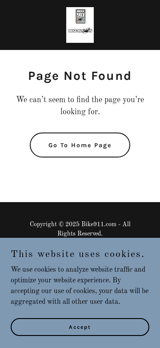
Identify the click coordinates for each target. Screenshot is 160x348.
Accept (80, 326)
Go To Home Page (80, 145)
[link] (80, 25)
